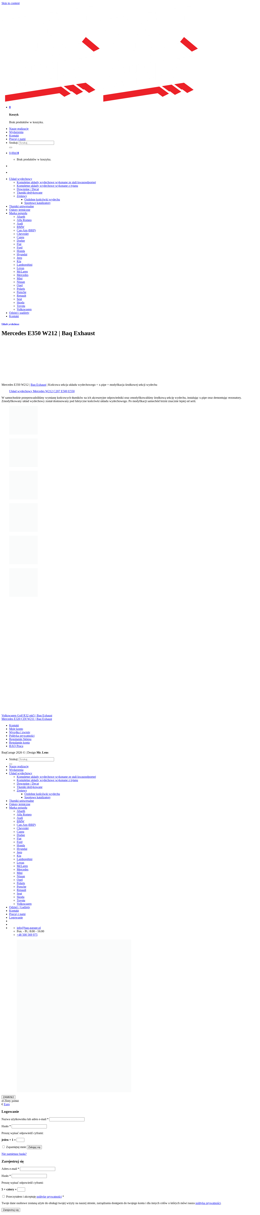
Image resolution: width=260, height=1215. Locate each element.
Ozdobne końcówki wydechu (42, 199)
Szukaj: (13, 142)
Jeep (19, 257)
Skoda (20, 302)
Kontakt (14, 135)
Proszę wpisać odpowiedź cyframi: (22, 1133)
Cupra (20, 237)
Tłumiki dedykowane (29, 192)
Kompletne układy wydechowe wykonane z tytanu (47, 185)
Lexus (20, 268)
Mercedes (22, 275)
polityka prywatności (208, 1203)
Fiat (19, 244)
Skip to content (11, 3)
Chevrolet (23, 233)
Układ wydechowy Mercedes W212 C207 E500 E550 (42, 391)
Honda (21, 251)
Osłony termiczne (19, 209)
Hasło (6, 1126)
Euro (7, 1104)
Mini (19, 278)
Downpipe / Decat (28, 189)
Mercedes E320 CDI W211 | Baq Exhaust (27, 719)
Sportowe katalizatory (37, 203)
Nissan (21, 281)
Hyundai (22, 254)
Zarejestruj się (11, 1210)
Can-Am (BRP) (26, 230)
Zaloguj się (34, 1147)
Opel (20, 285)
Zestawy (22, 196)
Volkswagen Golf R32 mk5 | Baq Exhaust (27, 715)
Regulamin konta (19, 742)
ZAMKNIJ (8, 1097)
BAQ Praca (16, 746)
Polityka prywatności (21, 735)
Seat (19, 299)
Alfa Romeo (24, 220)
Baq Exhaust (38, 384)
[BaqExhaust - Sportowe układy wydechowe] (100, 100)
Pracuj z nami (17, 139)
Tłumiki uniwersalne (21, 206)
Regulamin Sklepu (20, 739)
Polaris (21, 288)
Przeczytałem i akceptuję (34, 1196)
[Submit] (10, 147)
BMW (20, 227)
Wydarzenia (16, 132)
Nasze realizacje (19, 128)
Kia (19, 261)
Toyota (21, 306)
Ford (19, 247)
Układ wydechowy (20, 178)
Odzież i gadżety (19, 312)
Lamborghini (24, 264)
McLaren (22, 271)
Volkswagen (24, 309)
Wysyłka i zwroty (19, 732)
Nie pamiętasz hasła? (14, 1153)
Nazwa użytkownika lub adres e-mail (25, 1119)
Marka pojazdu (18, 213)
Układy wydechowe (10, 324)
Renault (21, 295)
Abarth (21, 216)
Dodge (21, 240)
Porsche (21, 292)
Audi (20, 223)
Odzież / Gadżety (19, 907)
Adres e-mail (10, 1168)
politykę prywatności (49, 1196)
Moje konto (16, 728)
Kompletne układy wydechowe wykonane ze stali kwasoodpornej (56, 182)
